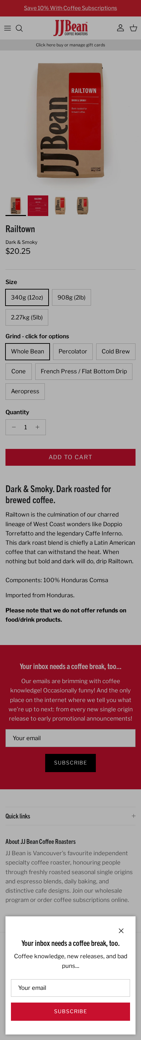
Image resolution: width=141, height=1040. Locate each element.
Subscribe (70, 1011)
